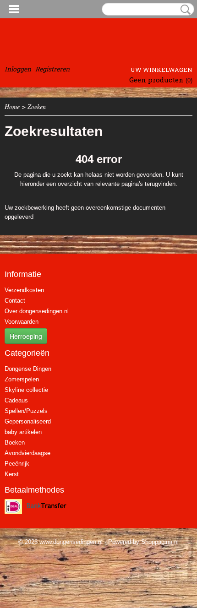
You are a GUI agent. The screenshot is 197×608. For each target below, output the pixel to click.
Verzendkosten (24, 290)
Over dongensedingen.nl (37, 311)
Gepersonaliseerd (28, 421)
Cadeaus (16, 400)
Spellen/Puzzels (26, 410)
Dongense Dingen (28, 368)
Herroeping (26, 336)
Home (12, 106)
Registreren (52, 69)
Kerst (12, 474)
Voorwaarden (21, 321)
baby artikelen (23, 432)
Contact (15, 300)
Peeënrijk (17, 463)
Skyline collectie (26, 389)
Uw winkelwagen (161, 69)
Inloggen (18, 69)
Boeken (15, 442)
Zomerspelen (22, 379)
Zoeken (184, 9)
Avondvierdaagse (27, 453)
